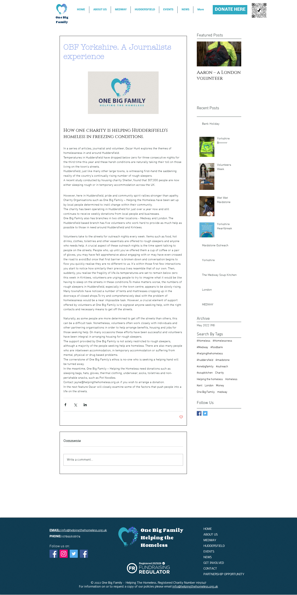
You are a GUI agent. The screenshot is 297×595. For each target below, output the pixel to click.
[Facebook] (54, 554)
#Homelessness (222, 341)
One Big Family (206, 392)
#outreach (222, 366)
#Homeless (203, 341)
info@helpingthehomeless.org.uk (195, 586)
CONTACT (210, 568)
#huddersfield (205, 360)
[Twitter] (74, 554)
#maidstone (223, 360)
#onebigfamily (205, 366)
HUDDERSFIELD (214, 546)
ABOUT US (210, 534)
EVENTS (208, 551)
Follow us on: (60, 546)
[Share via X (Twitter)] (75, 405)
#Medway (202, 347)
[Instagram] (64, 554)
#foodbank (217, 347)
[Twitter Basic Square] (205, 413)
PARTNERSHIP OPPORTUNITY (217, 574)
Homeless (231, 379)
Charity (219, 373)
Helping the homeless (210, 379)
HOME (207, 529)
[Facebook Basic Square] (199, 413)
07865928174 (65, 536)
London (209, 385)
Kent (199, 385)
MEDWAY (209, 540)
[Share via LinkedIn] (85, 405)
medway (222, 392)
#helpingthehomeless (210, 353)
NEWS (207, 557)
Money (220, 385)
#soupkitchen (205, 373)
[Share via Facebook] (65, 405)
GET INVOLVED (213, 563)
